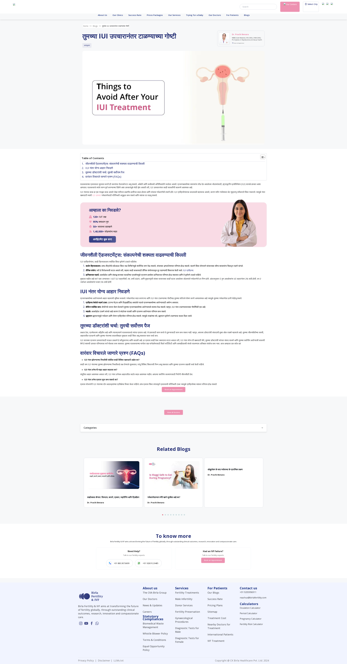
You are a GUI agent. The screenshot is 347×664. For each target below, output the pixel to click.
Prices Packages (155, 15)
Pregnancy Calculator (250, 618)
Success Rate (134, 15)
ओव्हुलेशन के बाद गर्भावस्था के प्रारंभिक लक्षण (225, 469)
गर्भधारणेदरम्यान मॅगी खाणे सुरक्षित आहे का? (163, 497)
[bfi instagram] (323, 6)
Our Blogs (213, 592)
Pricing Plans (215, 605)
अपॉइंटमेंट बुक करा (102, 239)
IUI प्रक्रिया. (188, 270)
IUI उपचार (96, 195)
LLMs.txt (118, 660)
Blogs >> (97, 26)
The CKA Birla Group (155, 592)
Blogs (247, 15)
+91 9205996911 (248, 592)
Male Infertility (183, 599)
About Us (102, 15)
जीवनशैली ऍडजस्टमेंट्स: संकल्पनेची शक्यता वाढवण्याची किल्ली (115, 163)
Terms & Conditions (154, 640)
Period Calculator (248, 613)
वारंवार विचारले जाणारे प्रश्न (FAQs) (103, 176)
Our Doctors (215, 15)
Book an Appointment (173, 389)
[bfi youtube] (328, 6)
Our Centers (291, 4)
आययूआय (87, 45)
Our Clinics (118, 15)
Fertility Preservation (187, 611)
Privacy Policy (86, 660)
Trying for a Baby (194, 15)
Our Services (174, 15)
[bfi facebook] (332, 6)
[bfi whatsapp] (97, 623)
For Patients (232, 15)
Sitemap (212, 611)
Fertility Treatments (187, 592)
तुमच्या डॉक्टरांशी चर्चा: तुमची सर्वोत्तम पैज (104, 172)
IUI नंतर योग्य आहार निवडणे (99, 168)
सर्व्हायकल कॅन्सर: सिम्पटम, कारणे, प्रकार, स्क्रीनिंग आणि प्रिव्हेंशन (113, 497)
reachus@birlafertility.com (253, 597)
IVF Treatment (216, 640)
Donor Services (184, 605)
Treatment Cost (217, 618)
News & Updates (152, 605)
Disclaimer (104, 660)
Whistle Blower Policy (155, 633)
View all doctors (173, 412)
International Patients (220, 634)
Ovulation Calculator (250, 607)
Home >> (87, 26)
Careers (147, 611)
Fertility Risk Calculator (251, 624)
